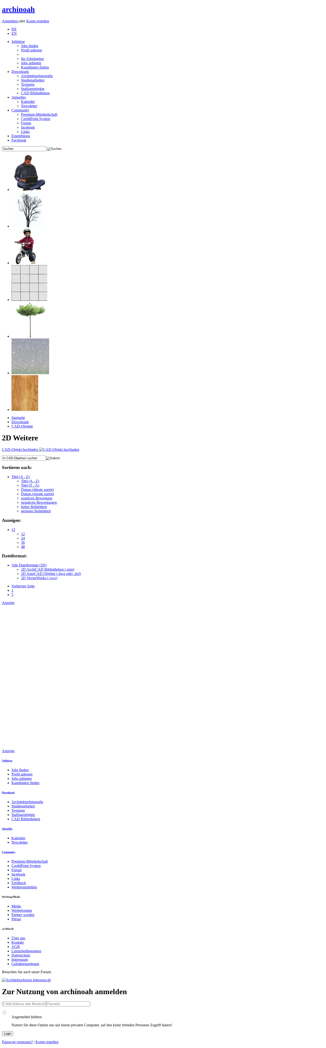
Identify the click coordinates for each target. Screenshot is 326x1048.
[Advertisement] (21, 676)
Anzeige (8, 603)
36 (23, 542)
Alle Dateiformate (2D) (29, 565)
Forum (26, 123)
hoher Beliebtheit (34, 507)
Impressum (19, 959)
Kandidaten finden (35, 67)
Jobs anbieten (31, 63)
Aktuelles (18, 97)
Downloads (20, 72)
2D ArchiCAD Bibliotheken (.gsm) (47, 569)
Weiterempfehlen (24, 887)
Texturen (27, 84)
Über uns (18, 938)
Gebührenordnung (25, 964)
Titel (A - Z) (20, 477)
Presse (16, 919)
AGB (15, 947)
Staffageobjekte (32, 89)
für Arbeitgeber (32, 59)
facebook (28, 127)
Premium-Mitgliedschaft (39, 114)
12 (13, 530)
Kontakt (17, 942)
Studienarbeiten (32, 80)
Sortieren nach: (17, 467)
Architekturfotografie (37, 76)
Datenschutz (20, 955)
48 (23, 547)
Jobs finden (29, 46)
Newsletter (29, 106)
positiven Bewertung (36, 498)
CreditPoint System (35, 119)
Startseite (18, 418)
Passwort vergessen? (17, 1042)
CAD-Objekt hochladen (20, 450)
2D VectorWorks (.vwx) (39, 578)
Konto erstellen (37, 21)
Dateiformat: (14, 555)
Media (16, 906)
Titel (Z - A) (30, 485)
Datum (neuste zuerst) (37, 494)
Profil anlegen (31, 50)
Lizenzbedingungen (26, 951)
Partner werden (22, 915)
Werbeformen (21, 910)
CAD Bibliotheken (35, 93)
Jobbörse (18, 42)
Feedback (18, 883)
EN (14, 33)
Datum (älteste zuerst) (37, 490)
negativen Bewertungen (39, 502)
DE (14, 29)
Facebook (18, 140)
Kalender (28, 102)
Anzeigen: (11, 520)
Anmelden (10, 21)
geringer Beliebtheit (36, 511)
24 (23, 538)
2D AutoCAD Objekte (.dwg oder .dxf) (51, 574)
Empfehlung (20, 136)
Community (20, 110)
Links (25, 132)
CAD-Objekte (22, 426)
